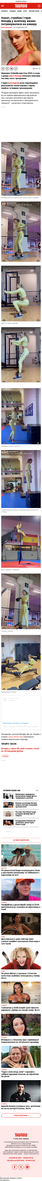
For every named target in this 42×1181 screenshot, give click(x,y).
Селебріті (4, 11)
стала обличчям (15, 737)
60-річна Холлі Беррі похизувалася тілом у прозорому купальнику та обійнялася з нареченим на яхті (20, 872)
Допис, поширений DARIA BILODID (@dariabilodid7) (21, 726)
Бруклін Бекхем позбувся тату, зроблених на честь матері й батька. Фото (20, 1107)
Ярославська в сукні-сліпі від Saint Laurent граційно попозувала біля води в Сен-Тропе (20, 941)
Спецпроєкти (28, 1158)
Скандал (12, 11)
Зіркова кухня (34, 11)
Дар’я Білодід (15, 76)
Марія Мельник (6, 27)
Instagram (14, 83)
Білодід (5, 756)
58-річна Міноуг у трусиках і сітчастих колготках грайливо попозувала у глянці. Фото (20, 975)
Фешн (19, 11)
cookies (19, 1178)
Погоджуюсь (5, 1180)
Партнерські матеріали (15, 1160)
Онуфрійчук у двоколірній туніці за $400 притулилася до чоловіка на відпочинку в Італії (20, 907)
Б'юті (25, 11)
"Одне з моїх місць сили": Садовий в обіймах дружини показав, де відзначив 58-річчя (20, 1074)
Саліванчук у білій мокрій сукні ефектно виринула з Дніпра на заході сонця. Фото (20, 1009)
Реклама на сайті (15, 1158)
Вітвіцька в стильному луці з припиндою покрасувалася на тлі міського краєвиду (20, 1041)
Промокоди (30, 1160)
